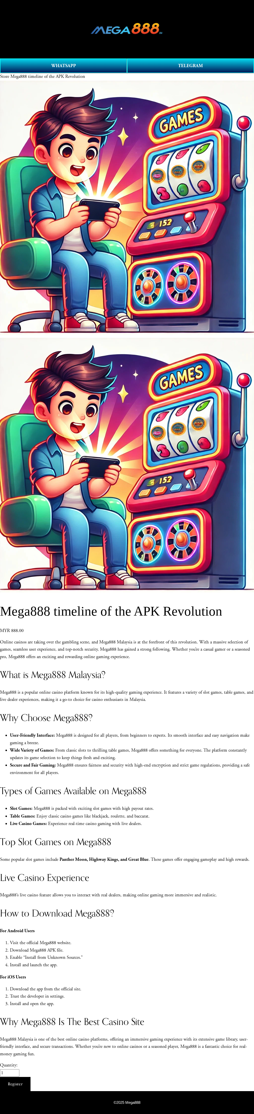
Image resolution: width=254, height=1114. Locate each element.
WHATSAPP (63, 66)
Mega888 (65, 765)
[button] (15, 1084)
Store (4, 77)
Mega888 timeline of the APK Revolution (47, 77)
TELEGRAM (190, 66)
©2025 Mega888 (127, 1103)
